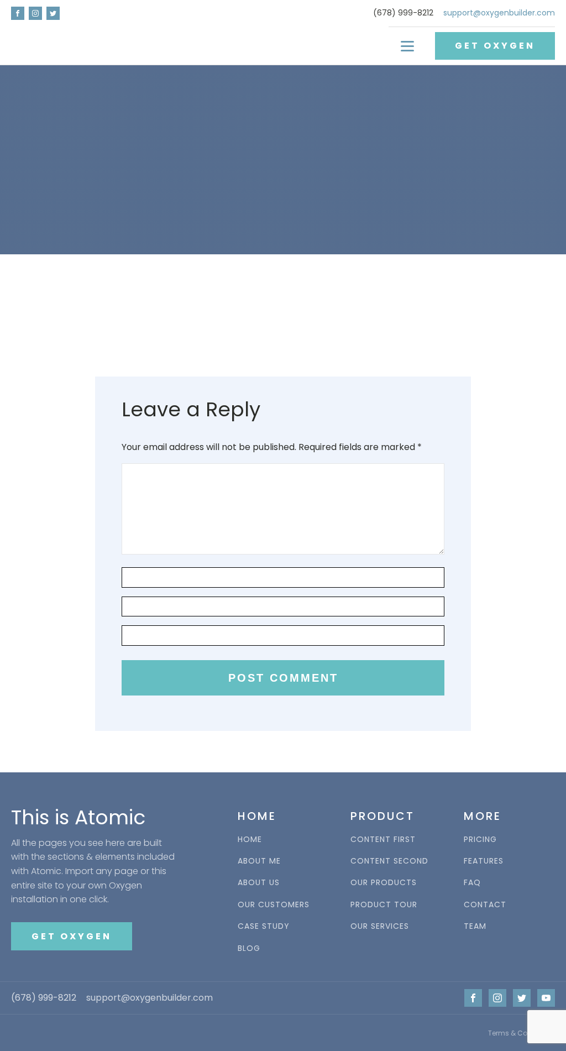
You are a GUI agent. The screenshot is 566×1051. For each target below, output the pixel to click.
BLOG (249, 948)
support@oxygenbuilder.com (499, 13)
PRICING (480, 839)
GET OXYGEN (495, 45)
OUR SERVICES (379, 926)
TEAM (475, 926)
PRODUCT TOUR (383, 905)
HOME (250, 839)
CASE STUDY (264, 926)
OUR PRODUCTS (383, 883)
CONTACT (485, 905)
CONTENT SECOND (389, 861)
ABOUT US (259, 883)
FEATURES (484, 861)
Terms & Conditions (521, 1033)
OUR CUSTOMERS (274, 905)
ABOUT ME (259, 861)
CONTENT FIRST (383, 839)
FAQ (472, 883)
